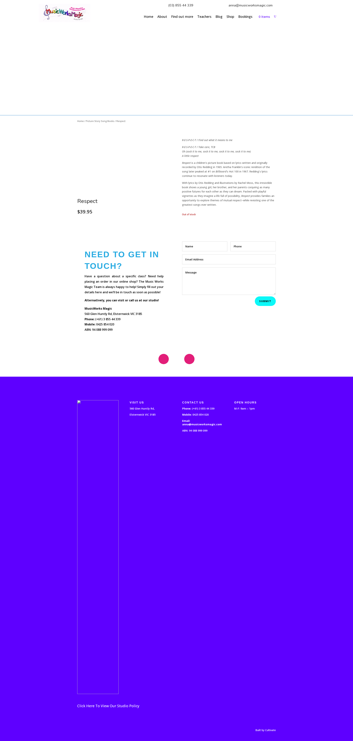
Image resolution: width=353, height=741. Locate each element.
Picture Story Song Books (100, 121)
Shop (230, 17)
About (162, 17)
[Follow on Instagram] (189, 359)
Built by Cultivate (265, 730)
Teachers (204, 17)
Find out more (182, 17)
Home (148, 17)
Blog (218, 17)
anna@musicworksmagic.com (251, 5)
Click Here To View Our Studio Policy (108, 706)
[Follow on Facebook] (163, 359)
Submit (265, 301)
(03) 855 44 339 (180, 5)
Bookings (245, 17)
